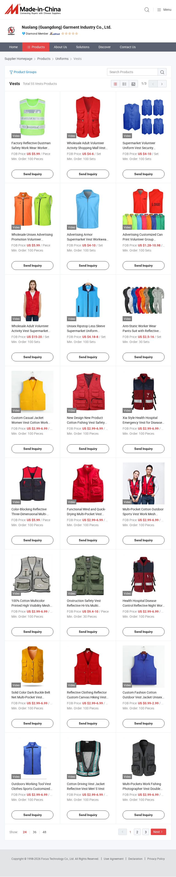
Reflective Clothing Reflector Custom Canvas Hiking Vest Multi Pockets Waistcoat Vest (87, 697)
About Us (60, 47)
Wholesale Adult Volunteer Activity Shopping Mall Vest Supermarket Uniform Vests (86, 148)
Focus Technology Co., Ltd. (58, 858)
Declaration (135, 858)
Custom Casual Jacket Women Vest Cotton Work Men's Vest (29, 422)
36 (34, 832)
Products (38, 47)
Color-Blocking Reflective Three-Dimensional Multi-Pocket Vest (29, 514)
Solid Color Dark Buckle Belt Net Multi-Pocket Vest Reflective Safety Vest (30, 697)
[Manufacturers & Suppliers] (33, 9)
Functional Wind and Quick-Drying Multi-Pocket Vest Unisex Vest (86, 514)
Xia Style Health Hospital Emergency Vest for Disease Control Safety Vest (142, 422)
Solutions (82, 47)
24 (25, 832)
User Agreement (114, 858)
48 (44, 832)
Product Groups (24, 72)
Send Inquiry (32, 174)
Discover (105, 47)
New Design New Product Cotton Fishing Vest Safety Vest (86, 422)
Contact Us (128, 47)
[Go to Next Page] (162, 83)
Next (156, 832)
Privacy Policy (156, 858)
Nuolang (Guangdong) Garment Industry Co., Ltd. (66, 27)
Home (13, 47)
